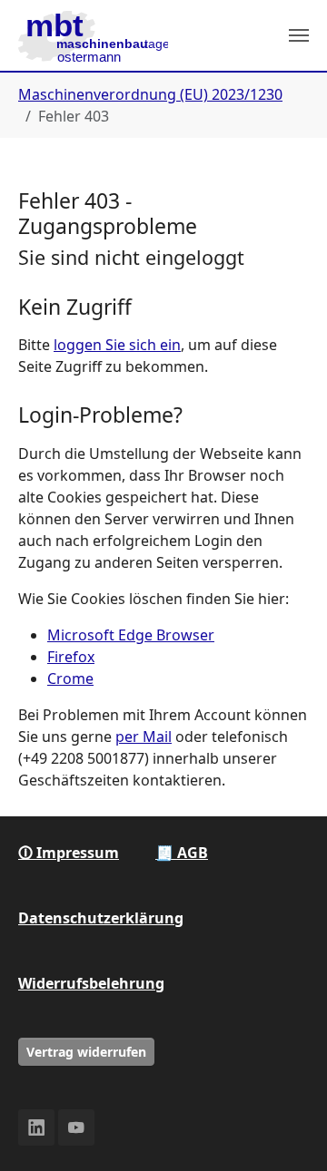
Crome (70, 678)
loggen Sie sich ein (117, 345)
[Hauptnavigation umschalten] (299, 35)
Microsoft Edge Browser (130, 635)
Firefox (70, 657)
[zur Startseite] (93, 35)
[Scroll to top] (287, 1131)
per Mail (143, 737)
